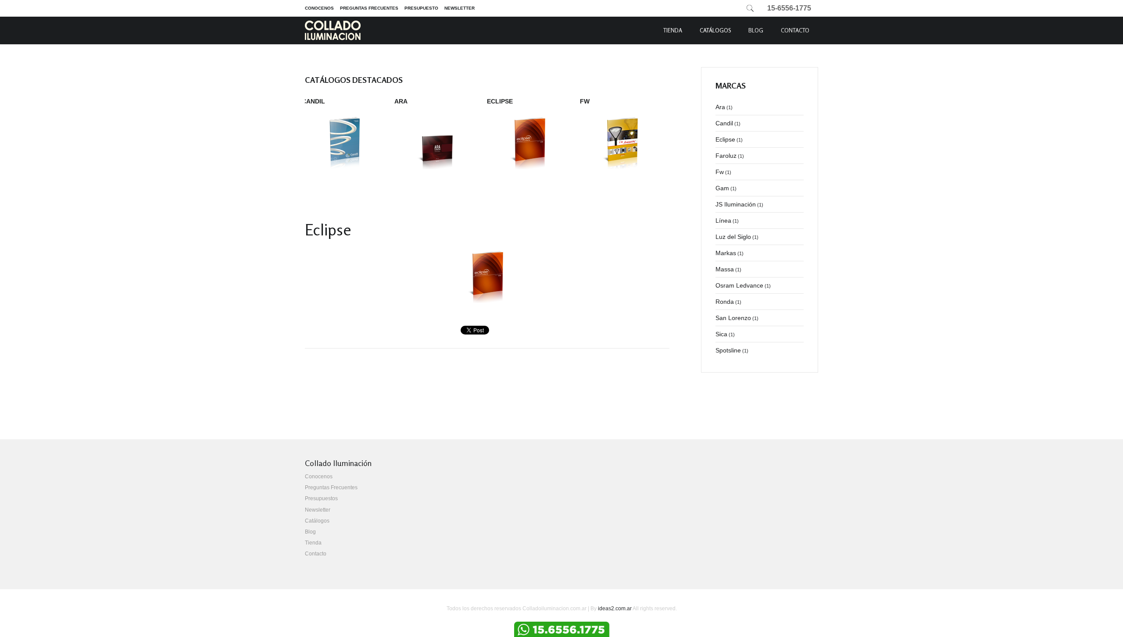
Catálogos (715, 30)
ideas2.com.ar (615, 608)
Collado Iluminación (333, 30)
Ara (401, 101)
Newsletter (459, 8)
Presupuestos (321, 498)
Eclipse (500, 101)
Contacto (795, 30)
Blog (755, 30)
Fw (585, 101)
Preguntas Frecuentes (369, 8)
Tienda (672, 30)
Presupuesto (421, 8)
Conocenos (319, 8)
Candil (313, 101)
